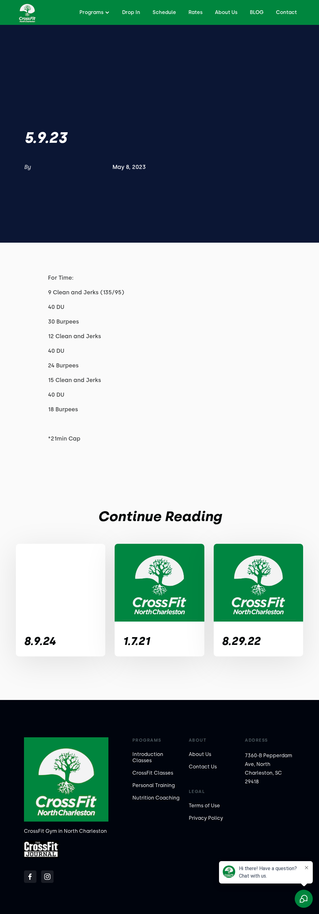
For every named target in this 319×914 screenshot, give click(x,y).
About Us (226, 12)
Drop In (131, 12)
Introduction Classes (147, 757)
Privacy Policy (206, 818)
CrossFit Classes (152, 773)
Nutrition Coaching (155, 798)
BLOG (257, 12)
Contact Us (203, 767)
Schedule (164, 12)
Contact (286, 12)
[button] (94, 12)
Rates (195, 12)
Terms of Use (204, 806)
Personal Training (153, 785)
